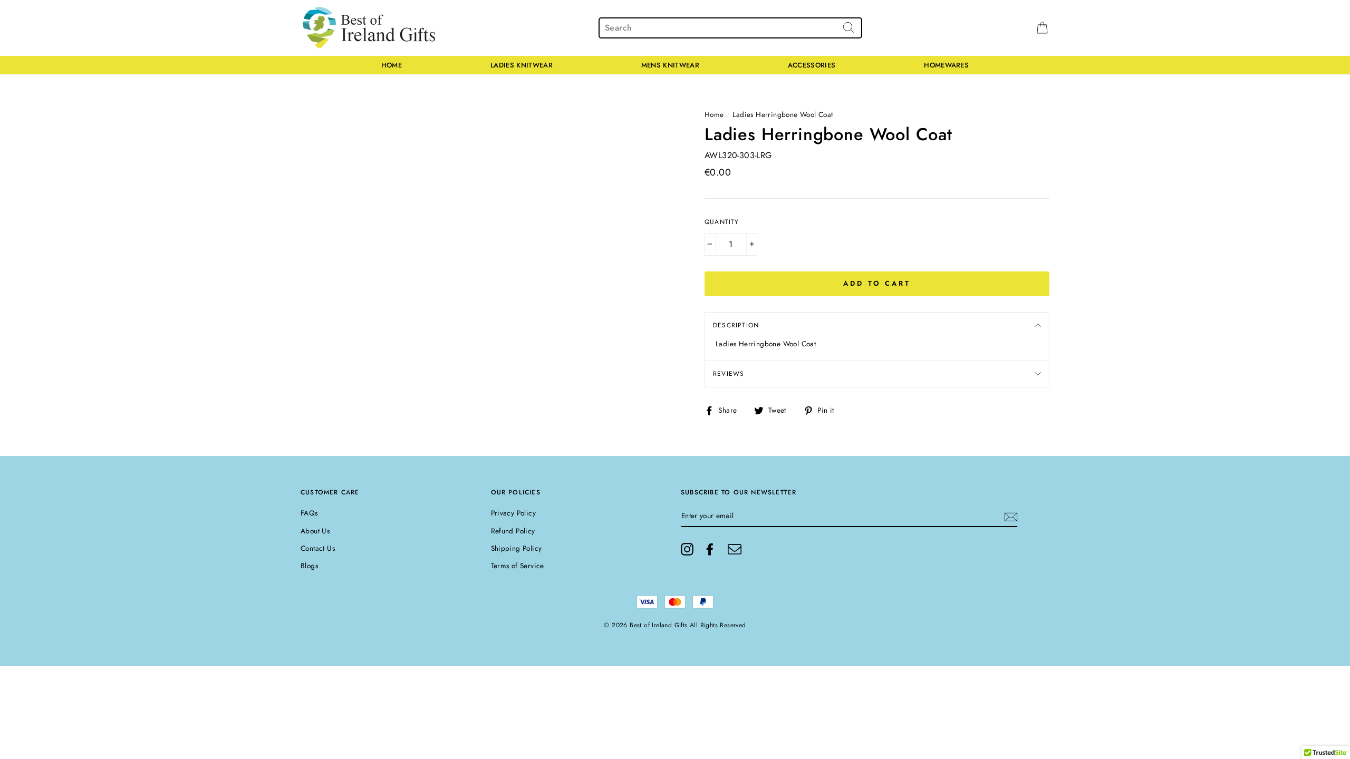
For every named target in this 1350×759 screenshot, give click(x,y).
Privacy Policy (513, 513)
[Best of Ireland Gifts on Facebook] (709, 549)
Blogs (309, 565)
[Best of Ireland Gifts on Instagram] (687, 549)
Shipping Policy (516, 548)
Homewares (946, 65)
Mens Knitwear (670, 65)
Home (391, 65)
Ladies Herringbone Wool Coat (782, 114)
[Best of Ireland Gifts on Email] (734, 549)
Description (736, 325)
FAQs (309, 513)
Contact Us (318, 548)
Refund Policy (513, 531)
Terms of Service (517, 565)
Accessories (812, 65)
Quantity (722, 222)
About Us (315, 531)
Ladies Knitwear (521, 65)
